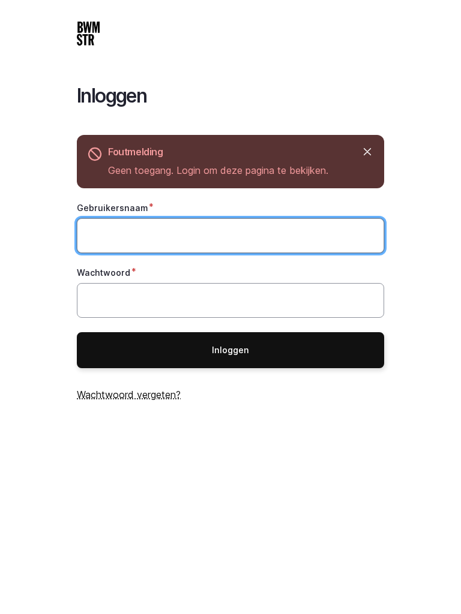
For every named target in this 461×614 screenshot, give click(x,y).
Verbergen (367, 152)
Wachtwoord (103, 272)
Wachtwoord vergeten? (129, 395)
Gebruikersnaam (112, 208)
